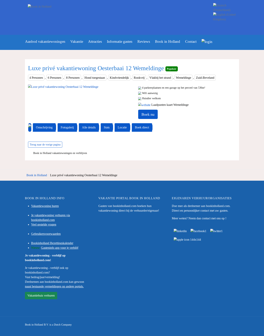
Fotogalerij (67, 127)
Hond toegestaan (94, 77)
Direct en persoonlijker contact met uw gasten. (200, 210)
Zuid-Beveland (205, 77)
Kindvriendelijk (119, 77)
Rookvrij (139, 77)
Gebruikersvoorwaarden (46, 233)
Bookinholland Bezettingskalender (52, 243)
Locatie (122, 127)
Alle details (89, 127)
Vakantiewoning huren (45, 206)
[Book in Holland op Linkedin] (180, 230)
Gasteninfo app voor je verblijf (59, 247)
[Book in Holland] (116, 12)
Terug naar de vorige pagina (45, 144)
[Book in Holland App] (187, 239)
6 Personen (54, 77)
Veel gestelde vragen (43, 224)
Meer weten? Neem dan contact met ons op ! (199, 218)
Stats (107, 127)
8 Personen (73, 77)
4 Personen (36, 77)
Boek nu (147, 114)
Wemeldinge (183, 77)
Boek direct (142, 127)
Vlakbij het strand (160, 77)
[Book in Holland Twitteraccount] (216, 230)
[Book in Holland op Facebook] (198, 230)
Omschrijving (44, 127)
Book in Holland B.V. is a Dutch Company (48, 324)
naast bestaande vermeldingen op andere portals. (54, 286)
